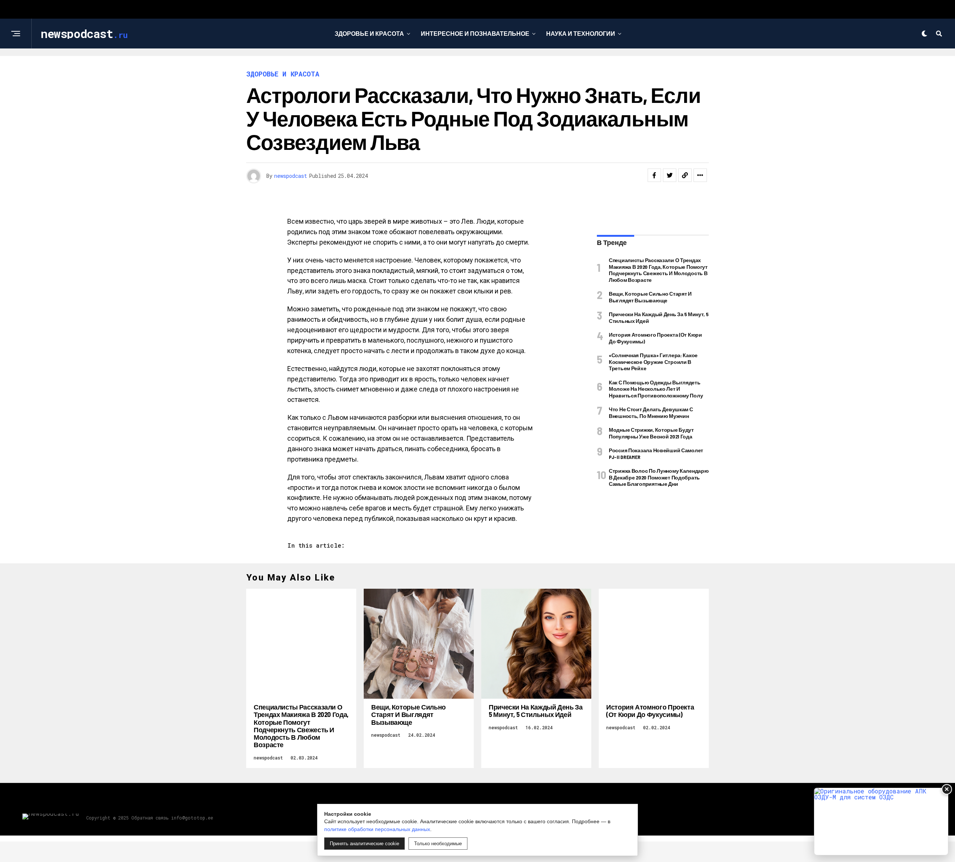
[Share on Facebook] (654, 175)
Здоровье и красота (369, 33)
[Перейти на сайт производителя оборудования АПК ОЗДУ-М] (881, 821)
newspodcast (290, 175)
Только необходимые (438, 843)
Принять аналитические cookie (364, 843)
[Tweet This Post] (669, 175)
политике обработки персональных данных (377, 829)
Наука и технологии (580, 33)
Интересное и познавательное (475, 33)
